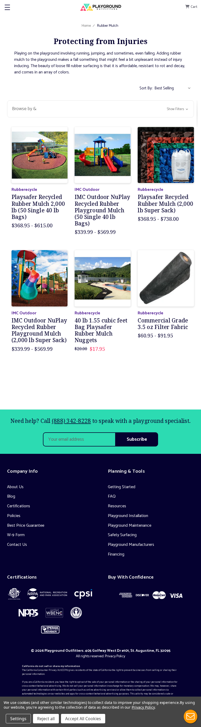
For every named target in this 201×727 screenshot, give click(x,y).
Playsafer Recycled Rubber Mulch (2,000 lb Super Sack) (165, 204)
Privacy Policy (115, 656)
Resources (117, 506)
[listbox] (174, 88)
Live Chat (190, 716)
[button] (100, 108)
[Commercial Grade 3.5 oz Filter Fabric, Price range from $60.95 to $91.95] (166, 278)
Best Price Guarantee (25, 525)
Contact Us (17, 544)
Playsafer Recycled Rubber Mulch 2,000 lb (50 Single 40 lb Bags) (38, 207)
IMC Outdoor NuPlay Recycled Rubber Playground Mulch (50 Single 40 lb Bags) (102, 210)
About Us (15, 487)
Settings (18, 718)
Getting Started (121, 487)
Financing (116, 554)
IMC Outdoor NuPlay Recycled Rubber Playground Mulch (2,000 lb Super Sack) (39, 330)
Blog (11, 496)
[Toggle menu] (7, 7)
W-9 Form (16, 534)
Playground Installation (128, 515)
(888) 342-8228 (71, 420)
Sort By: (146, 88)
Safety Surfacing (122, 534)
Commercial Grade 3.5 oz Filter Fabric (163, 323)
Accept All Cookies (83, 718)
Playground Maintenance (129, 525)
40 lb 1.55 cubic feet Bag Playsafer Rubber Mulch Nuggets (101, 330)
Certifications (18, 506)
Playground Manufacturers (131, 544)
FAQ (112, 496)
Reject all (46, 718)
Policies (13, 515)
